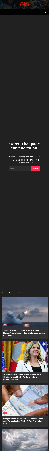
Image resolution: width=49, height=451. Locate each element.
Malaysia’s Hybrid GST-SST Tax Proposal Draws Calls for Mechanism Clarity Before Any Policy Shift (23, 421)
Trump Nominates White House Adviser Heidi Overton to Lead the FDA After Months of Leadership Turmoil (22, 377)
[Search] (44, 12)
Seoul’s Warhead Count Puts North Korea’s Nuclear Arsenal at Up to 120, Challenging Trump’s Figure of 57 (24, 332)
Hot (5, 324)
